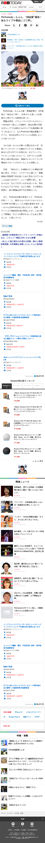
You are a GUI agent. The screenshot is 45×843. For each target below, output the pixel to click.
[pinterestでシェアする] (31, 25)
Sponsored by (29, 376)
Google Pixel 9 (14, 717)
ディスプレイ (27, 385)
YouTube (32, 826)
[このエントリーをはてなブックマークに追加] (37, 25)
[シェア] (19, 25)
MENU (36, 1)
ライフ (40, 7)
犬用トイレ (38, 385)
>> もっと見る (37, 461)
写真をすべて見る (24, 105)
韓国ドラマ (27, 717)
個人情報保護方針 (32, 829)
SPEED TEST (22, 7)
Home (13, 826)
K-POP (37, 717)
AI (4, 717)
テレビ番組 (8, 226)
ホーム (4, 7)
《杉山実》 (40, 221)
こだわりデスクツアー (33, 712)
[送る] (25, 25)
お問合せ (10, 829)
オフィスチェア (17, 385)
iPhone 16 (18, 712)
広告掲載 (16, 829)
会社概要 (23, 829)
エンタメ (31, 7)
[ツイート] (14, 25)
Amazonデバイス (7, 386)
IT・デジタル (13, 7)
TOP (22, 819)
